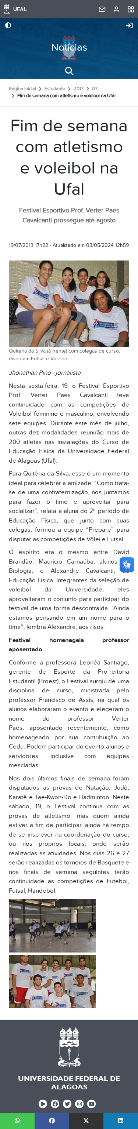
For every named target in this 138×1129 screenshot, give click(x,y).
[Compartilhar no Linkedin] (120, 1121)
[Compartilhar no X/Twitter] (86, 1121)
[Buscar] (69, 71)
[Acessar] (129, 26)
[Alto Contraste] (8, 26)
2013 (79, 89)
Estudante (55, 89)
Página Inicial (22, 89)
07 (95, 89)
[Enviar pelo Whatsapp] (17, 1121)
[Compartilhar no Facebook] (52, 1121)
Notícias (69, 47)
